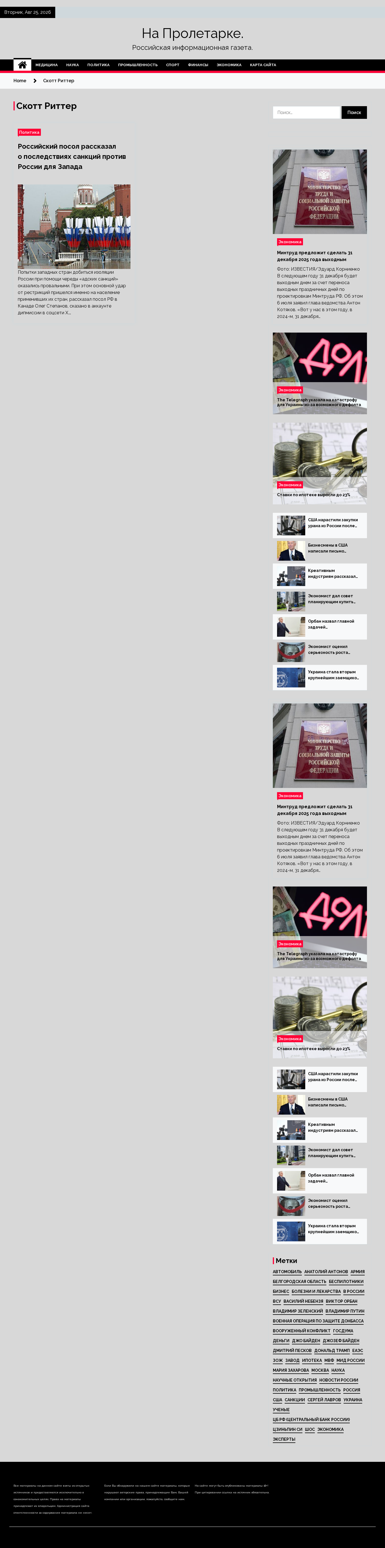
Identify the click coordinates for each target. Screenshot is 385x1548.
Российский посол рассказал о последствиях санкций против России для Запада (72, 156)
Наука (72, 65)
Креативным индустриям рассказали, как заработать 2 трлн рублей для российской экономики (333, 574)
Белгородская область (299, 1281)
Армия (358, 1271)
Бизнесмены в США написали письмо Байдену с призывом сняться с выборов (329, 548)
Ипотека (312, 1360)
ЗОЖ (278, 1360)
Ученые (281, 1409)
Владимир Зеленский (298, 1311)
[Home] (22, 65)
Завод (292, 1360)
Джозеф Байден (341, 1340)
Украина (353, 1400)
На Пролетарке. (193, 33)
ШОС (310, 1429)
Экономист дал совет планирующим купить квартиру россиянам (330, 599)
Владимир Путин (345, 1311)
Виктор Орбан (341, 1301)
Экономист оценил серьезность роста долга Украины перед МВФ (331, 650)
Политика (98, 65)
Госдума (343, 1331)
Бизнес (281, 1291)
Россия (351, 1390)
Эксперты (284, 1439)
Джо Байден (306, 1340)
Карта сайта (263, 65)
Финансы (198, 65)
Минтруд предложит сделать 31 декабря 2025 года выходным (315, 256)
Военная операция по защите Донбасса (318, 1321)
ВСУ (277, 1301)
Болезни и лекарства (316, 1291)
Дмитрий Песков (292, 1350)
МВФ (329, 1360)
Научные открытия (295, 1380)
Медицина (47, 65)
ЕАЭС (357, 1350)
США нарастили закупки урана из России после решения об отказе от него (333, 523)
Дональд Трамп (332, 1350)
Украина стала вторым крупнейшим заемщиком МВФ (334, 675)
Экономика (229, 65)
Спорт (173, 65)
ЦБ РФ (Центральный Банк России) (311, 1419)
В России (353, 1291)
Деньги (281, 1340)
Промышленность (138, 65)
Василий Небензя (303, 1301)
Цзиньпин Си (287, 1429)
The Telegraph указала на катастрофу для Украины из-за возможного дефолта (319, 402)
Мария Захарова (291, 1370)
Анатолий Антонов (326, 1271)
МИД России (351, 1360)
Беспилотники (346, 1281)
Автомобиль (287, 1271)
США (277, 1400)
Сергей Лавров (324, 1400)
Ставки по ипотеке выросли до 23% (313, 495)
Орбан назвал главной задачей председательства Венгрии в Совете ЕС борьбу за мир (331, 624)
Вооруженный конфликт (302, 1331)
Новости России (338, 1380)
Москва (320, 1370)
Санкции (295, 1400)
